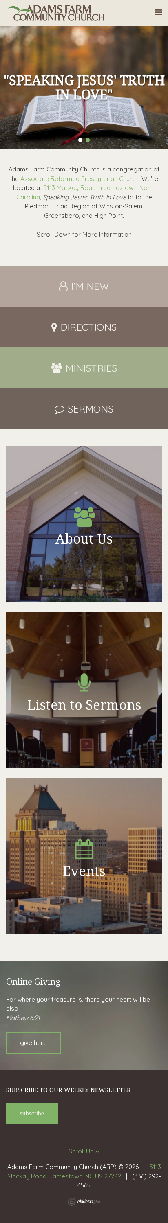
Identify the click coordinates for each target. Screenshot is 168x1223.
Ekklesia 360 (84, 1202)
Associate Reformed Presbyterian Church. (80, 179)
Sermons (90, 409)
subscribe (32, 1113)
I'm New (90, 286)
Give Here (33, 1043)
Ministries (91, 368)
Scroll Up (82, 1151)
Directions (88, 327)
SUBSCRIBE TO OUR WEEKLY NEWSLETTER (68, 1089)
